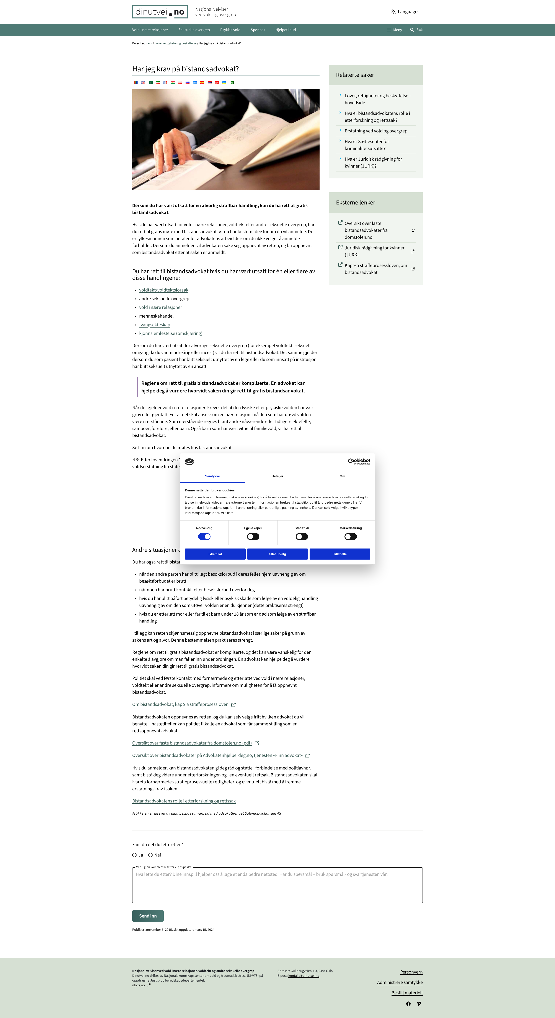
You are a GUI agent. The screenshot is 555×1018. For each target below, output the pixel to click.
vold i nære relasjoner (160, 307)
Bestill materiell (407, 992)
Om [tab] (342, 476)
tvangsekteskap (154, 324)
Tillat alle (340, 554)
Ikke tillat (215, 554)
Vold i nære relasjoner (150, 30)
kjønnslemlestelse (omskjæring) (170, 333)
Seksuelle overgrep (194, 30)
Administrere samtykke (400, 982)
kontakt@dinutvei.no (303, 975)
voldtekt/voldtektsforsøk (163, 290)
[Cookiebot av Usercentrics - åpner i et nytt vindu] (351, 461)
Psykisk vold (230, 30)
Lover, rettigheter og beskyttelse (175, 43)
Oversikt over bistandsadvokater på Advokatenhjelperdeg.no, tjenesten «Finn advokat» (217, 755)
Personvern (411, 972)
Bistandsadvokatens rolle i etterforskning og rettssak (184, 800)
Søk (419, 30)
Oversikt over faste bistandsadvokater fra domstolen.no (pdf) (192, 743)
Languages (408, 11)
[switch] (253, 536)
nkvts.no (138, 985)
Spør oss (258, 30)
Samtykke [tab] (212, 476)
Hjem (148, 43)
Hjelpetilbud (286, 30)
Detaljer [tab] (278, 476)
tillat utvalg (277, 554)
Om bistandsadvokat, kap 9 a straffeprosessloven (180, 704)
